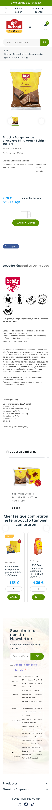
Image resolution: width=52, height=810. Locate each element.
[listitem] (27, 485)
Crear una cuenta (38, 10)
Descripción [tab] (11, 265)
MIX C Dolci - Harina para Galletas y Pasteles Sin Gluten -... (37, 571)
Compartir (12, 246)
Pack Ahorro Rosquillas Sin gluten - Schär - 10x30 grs (13, 571)
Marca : (7, 148)
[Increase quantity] (19, 589)
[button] (6, 485)
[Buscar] (44, 42)
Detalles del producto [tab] (36, 265)
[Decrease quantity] (8, 589)
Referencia (9, 153)
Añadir (13, 597)
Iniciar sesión (18, 10)
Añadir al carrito (26, 222)
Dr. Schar (16, 148)
